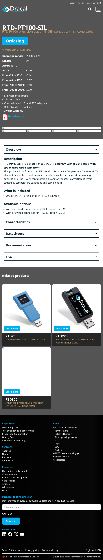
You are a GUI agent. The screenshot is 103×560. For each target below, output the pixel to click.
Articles (6, 483)
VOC (57, 446)
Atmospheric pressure (66, 437)
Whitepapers (8, 487)
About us (6, 450)
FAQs (4, 490)
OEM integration (10, 427)
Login (72, 3)
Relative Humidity (63, 433)
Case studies (8, 480)
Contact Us (7, 460)
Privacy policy (32, 550)
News (5, 454)
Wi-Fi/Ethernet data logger (66, 453)
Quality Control (10, 437)
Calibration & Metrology (14, 440)
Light (57, 443)
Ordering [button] (15, 41)
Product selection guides (14, 477)
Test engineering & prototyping (18, 430)
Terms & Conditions (12, 550)
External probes (61, 456)
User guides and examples (15, 471)
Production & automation (15, 433)
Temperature (61, 430)
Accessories (59, 459)
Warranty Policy (50, 550)
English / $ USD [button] (94, 3)
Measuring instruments (65, 427)
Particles (59, 450)
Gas (57, 440)
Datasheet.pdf (16, 116)
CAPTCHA (7, 513)
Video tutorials (9, 474)
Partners (6, 457)
